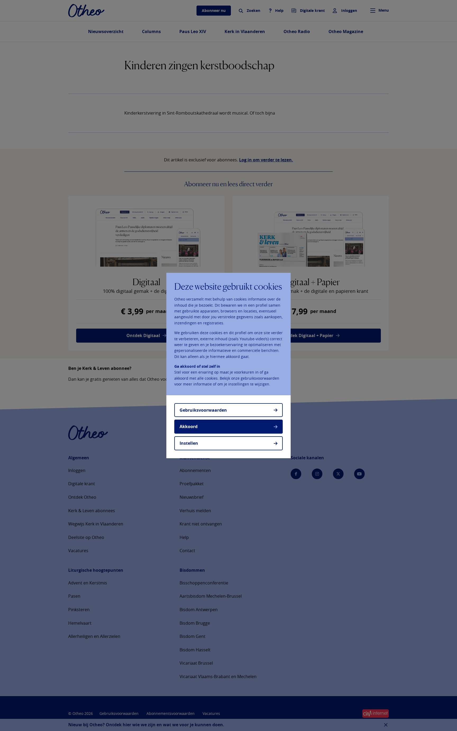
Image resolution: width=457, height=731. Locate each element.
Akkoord (189, 426)
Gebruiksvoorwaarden (203, 410)
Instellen (189, 443)
